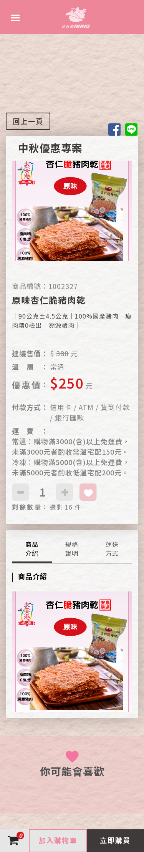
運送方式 (112, 549)
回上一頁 (28, 121)
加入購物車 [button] (58, 840)
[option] (72, 221)
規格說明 (71, 549)
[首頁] (75, 17)
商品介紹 (31, 549)
